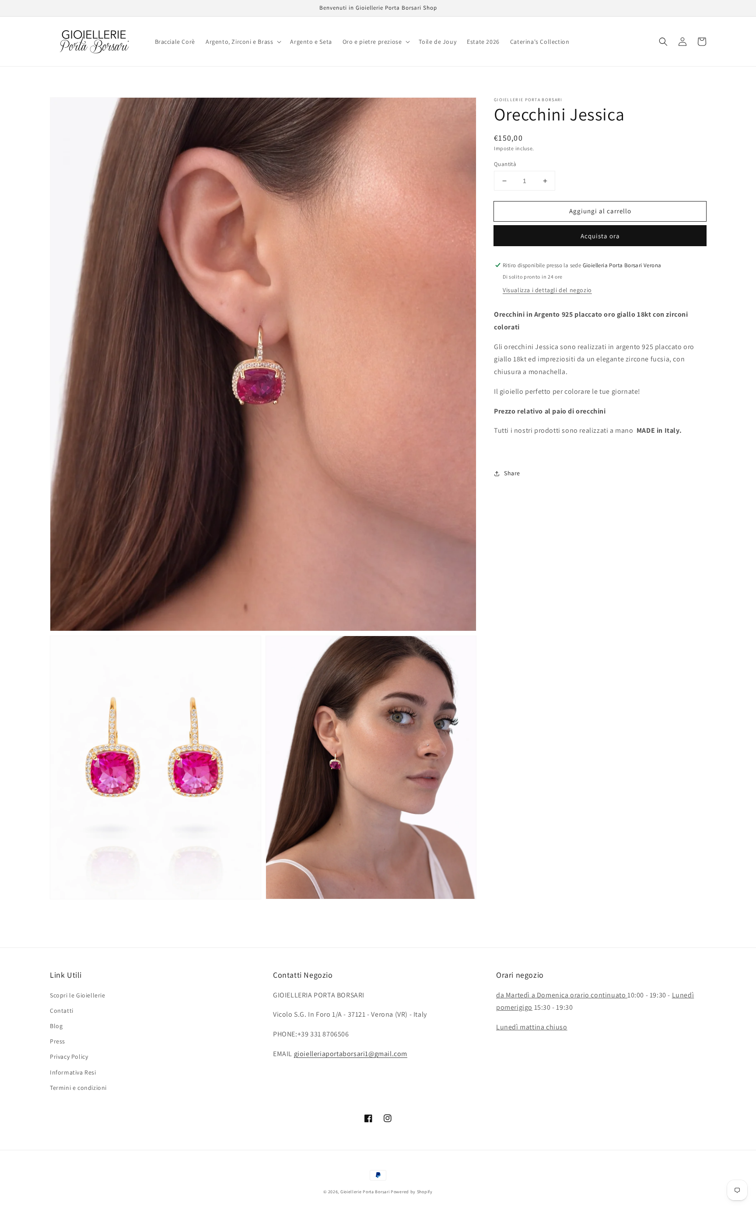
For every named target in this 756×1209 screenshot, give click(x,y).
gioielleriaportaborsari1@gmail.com (350, 1053)
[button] (242, 41)
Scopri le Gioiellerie (77, 995)
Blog (56, 1026)
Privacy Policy (69, 1057)
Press (57, 1041)
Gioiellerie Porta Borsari (365, 1192)
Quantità (505, 164)
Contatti (62, 1011)
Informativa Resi (73, 1072)
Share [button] (512, 473)
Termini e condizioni (78, 1088)
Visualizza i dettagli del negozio (547, 290)
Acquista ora (600, 236)
